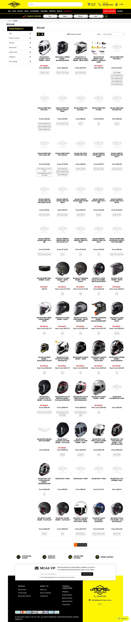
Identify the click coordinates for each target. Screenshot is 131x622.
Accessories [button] (34, 11)
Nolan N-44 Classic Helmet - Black (62, 318)
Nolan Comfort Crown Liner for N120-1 (117, 155)
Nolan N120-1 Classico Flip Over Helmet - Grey (80, 440)
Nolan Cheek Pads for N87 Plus (116, 109)
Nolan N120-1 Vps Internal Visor (117, 479)
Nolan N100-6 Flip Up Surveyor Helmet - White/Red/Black (80, 398)
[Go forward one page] (85, 545)
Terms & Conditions (60, 577)
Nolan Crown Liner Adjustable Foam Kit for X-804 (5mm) (116, 240)
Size (10, 33)
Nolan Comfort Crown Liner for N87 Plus (80, 200)
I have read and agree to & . (58, 577)
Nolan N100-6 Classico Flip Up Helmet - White (44, 58)
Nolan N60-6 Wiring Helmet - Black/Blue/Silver (62, 58)
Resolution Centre (24, 596)
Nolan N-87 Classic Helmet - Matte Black (117, 319)
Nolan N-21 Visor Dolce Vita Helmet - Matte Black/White (99, 279)
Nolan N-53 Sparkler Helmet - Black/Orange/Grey (98, 319)
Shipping (65, 592)
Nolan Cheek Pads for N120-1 (44, 109)
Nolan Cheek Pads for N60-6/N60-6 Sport (62, 109)
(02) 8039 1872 (108, 5)
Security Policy (67, 601)
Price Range (13, 62)
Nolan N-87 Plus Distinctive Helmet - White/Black (62, 358)
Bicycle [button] (20, 11)
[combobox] (53, 4)
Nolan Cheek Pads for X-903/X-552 (44, 154)
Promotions (66, 604)
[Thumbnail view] (39, 34)
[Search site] (81, 4)
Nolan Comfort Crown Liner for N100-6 (99, 155)
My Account (22, 590)
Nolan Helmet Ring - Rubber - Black (44, 279)
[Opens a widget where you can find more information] (122, 618)
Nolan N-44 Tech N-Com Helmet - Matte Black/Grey (80, 319)
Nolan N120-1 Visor (63, 479)
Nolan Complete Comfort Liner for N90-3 (99, 240)
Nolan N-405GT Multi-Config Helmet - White (44, 319)
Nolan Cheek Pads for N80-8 (80, 109)
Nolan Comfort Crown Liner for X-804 (44, 240)
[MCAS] (16, 4)
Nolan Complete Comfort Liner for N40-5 (80, 240)
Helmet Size (13, 52)
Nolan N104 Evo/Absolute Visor (117, 397)
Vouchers (44, 11)
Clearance (67, 11)
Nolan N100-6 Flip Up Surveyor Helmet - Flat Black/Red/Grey (62, 398)
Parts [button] (26, 11)
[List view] (42, 34)
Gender (11, 43)
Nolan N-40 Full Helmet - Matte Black (117, 279)
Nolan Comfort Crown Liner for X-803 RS (117, 200)
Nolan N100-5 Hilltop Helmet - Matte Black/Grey (98, 358)
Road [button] (14, 11)
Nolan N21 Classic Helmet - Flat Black (44, 519)
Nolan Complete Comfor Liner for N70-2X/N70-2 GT (62, 240)
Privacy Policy (71, 577)
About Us (43, 590)
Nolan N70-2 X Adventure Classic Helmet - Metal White (80, 58)
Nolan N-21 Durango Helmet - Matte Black (80, 279)
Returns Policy (67, 598)
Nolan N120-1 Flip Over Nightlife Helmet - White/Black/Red (44, 481)
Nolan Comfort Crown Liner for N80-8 (62, 200)
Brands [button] (120, 11)
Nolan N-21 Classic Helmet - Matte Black (62, 279)
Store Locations (109, 11)
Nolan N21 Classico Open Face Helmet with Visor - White (80, 519)
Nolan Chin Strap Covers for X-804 (80, 154)
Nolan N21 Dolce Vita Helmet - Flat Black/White (116, 519)
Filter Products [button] (16, 29)
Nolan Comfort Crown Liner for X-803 (99, 200)
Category (12, 57)
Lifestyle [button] (52, 11)
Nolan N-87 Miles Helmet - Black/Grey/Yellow (44, 358)
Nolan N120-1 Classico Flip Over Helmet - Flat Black (62, 440)
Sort (98, 34)
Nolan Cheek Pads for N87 (98, 109)
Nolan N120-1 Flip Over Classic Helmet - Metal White (98, 440)
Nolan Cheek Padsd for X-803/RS (62, 154)
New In (59, 11)
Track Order (22, 593)
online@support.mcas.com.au (101, 600)
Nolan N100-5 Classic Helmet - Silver (80, 358)
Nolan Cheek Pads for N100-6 (116, 58)
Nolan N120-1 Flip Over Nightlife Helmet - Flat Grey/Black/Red (117, 441)
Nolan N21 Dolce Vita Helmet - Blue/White (99, 519)
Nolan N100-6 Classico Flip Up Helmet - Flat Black (44, 398)
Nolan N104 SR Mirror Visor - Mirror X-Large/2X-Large (99, 59)
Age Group (12, 47)
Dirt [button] (9, 11)
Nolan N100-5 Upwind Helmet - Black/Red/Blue (116, 358)
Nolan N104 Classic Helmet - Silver (99, 397)
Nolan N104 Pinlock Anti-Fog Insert (44, 440)
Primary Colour (14, 38)
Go (106, 16)
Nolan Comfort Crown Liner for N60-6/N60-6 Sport (44, 200)
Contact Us (44, 596)
